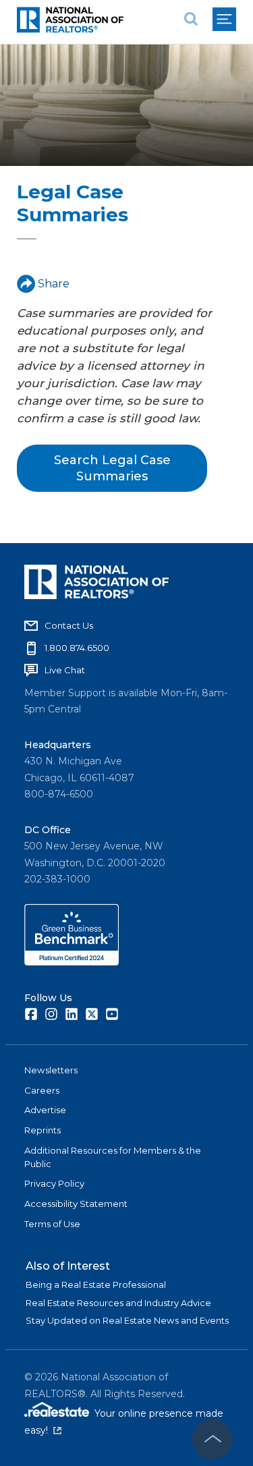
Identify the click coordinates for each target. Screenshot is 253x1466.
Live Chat (65, 670)
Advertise (45, 1109)
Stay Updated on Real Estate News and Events (127, 1320)
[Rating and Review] (71, 962)
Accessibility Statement (76, 1203)
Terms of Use (52, 1223)
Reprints (42, 1130)
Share (53, 283)
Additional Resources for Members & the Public (112, 1157)
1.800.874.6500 (77, 647)
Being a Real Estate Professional (96, 1284)
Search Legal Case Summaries (112, 468)
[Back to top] (212, 1439)
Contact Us (69, 625)
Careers (41, 1090)
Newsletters (51, 1070)
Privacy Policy (54, 1183)
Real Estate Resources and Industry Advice (118, 1302)
